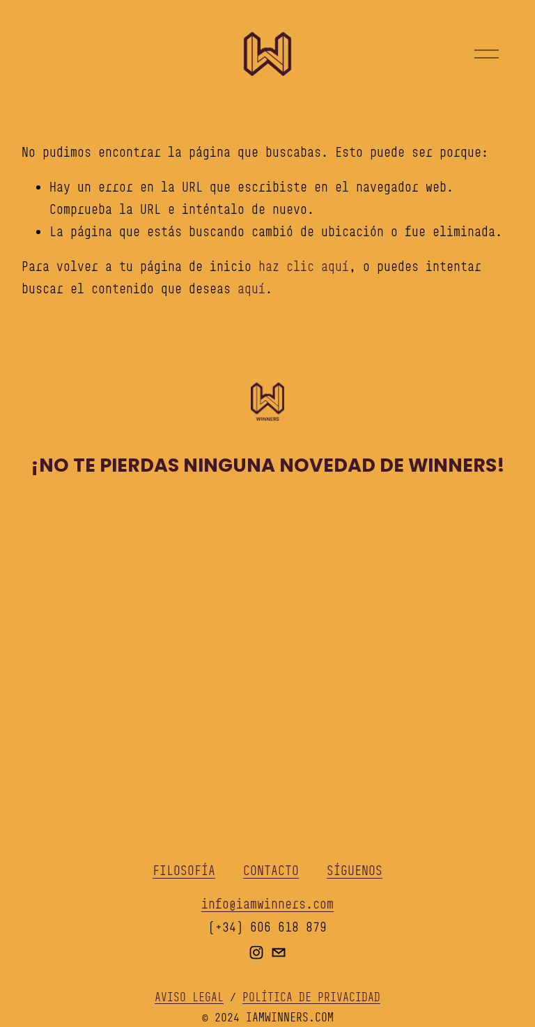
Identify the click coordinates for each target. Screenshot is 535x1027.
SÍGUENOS (354, 870)
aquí (251, 288)
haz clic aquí (303, 266)
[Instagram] (256, 952)
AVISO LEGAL (189, 997)
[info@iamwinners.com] (279, 952)
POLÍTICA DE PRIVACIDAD (311, 997)
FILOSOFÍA (184, 870)
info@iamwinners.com (267, 903)
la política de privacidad (408, 709)
